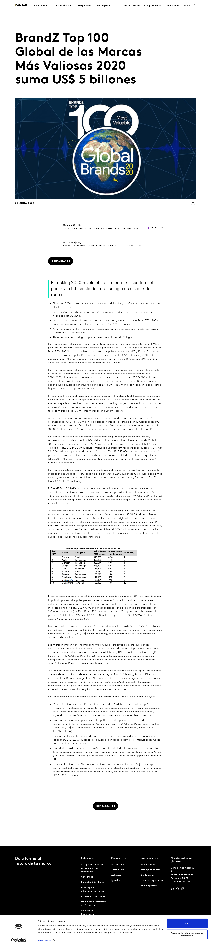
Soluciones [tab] (39, 5)
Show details (44, 940)
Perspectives (84, 5)
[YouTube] (188, 889)
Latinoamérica (118, 864)
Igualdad (116, 880)
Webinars (116, 875)
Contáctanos (173, 5)
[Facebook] (177, 889)
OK (187, 923)
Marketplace (103, 5)
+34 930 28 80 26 (181, 882)
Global (186, 5)
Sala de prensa (149, 886)
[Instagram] (172, 889)
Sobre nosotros (132, 5)
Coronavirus (117, 870)
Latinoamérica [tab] (61, 5)
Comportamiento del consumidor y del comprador (92, 868)
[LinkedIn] (182, 889)
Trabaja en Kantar (152, 5)
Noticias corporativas (152, 880)
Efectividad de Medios (92, 882)
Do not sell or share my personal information (187, 934)
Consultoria (87, 877)
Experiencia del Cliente (93, 896)
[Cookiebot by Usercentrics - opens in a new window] (18, 940)
